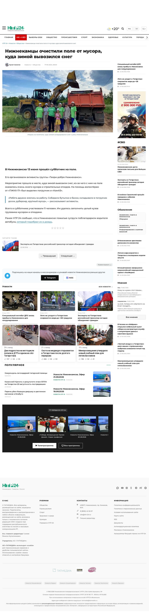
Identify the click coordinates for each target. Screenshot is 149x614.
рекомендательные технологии (52, 603)
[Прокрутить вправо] (146, 37)
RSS (115, 519)
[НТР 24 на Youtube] (122, 488)
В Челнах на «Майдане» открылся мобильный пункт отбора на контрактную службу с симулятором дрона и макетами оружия (131, 329)
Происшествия (69, 37)
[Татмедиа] (62, 571)
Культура (127, 37)
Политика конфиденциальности (127, 505)
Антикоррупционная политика (126, 526)
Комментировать (104, 265)
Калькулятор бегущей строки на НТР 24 (130, 533)
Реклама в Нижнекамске (124, 530)
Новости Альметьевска (67, 583)
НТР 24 (4, 43)
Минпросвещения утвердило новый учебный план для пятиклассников (130, 363)
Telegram (51, 278)
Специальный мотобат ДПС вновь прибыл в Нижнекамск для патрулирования (130, 66)
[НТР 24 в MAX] (117, 488)
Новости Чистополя (101, 583)
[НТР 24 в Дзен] (145, 488)
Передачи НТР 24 (47, 523)
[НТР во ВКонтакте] (127, 488)
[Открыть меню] (4, 28)
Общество (51, 37)
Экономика (98, 37)
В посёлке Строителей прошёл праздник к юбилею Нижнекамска (131, 197)
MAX (71, 278)
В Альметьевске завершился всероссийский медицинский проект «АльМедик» (130, 270)
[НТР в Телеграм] (136, 488)
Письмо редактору (87, 518)
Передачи (141, 37)
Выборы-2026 (35, 37)
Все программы (72, 445)
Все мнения (132, 317)
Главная (8, 37)
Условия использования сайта (126, 512)
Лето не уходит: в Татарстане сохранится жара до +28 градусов (130, 81)
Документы (118, 523)
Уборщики (123, 219)
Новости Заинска (118, 583)
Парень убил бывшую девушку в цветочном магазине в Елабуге (130, 309)
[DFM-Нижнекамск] (79, 571)
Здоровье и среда (47, 516)
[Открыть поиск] (122, 29)
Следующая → (68, 256)
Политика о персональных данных (128, 509)
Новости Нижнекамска (33, 583)
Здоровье (113, 37)
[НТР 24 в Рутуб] (141, 488)
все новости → (106, 287)
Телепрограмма (45, 445)
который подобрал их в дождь (34, 221)
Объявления (124, 215)
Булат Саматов (14, 65)
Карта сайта (119, 516)
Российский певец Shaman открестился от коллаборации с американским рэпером (129, 294)
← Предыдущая (48, 256)
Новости (12, 43)
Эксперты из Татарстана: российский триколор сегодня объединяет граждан (131, 182)
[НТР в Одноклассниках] (131, 488)
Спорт (84, 37)
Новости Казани (50, 583)
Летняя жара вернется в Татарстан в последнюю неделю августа (131, 255)
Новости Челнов (85, 583)
